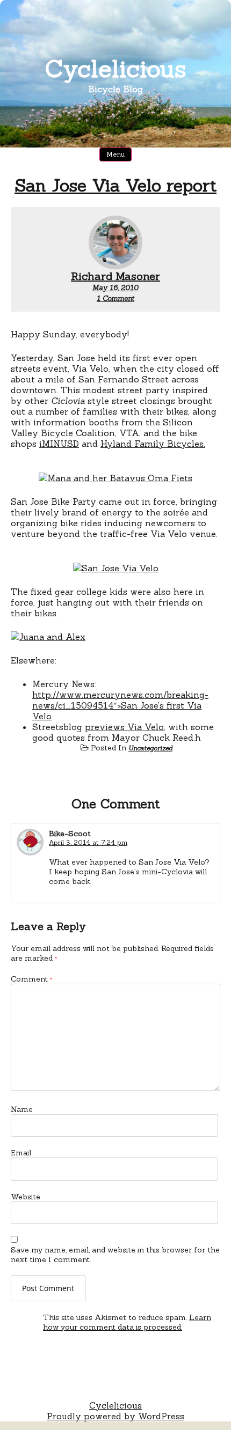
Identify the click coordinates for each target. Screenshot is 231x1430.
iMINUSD (59, 443)
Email (21, 1153)
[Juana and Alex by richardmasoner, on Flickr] (48, 636)
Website (25, 1197)
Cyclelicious (115, 68)
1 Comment (115, 298)
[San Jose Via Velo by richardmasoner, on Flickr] (115, 568)
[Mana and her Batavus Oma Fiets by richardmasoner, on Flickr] (115, 478)
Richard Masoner (115, 276)
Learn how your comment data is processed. (127, 1322)
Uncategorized (150, 748)
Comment (31, 979)
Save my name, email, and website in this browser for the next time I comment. (115, 1254)
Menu (115, 154)
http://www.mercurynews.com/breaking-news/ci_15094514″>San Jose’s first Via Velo (120, 705)
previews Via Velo (124, 726)
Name (22, 1109)
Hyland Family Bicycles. (152, 443)
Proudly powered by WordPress (115, 1416)
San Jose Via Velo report (115, 185)
